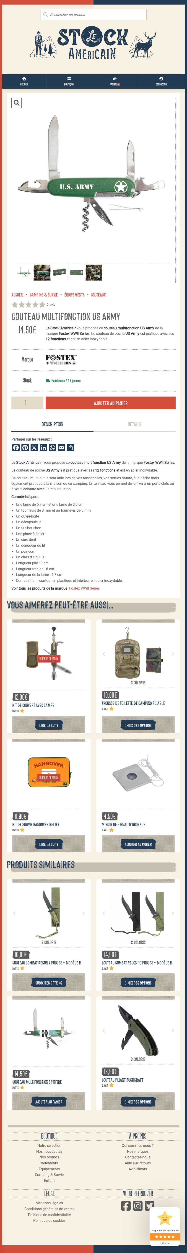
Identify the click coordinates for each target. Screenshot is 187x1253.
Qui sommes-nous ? (138, 1145)
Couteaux (98, 294)
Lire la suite (49, 725)
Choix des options (138, 725)
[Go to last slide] (104, 653)
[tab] (52, 424)
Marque (27, 359)
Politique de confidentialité (49, 1215)
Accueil (17, 294)
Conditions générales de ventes (49, 1209)
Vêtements (49, 1163)
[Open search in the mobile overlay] (94, 14)
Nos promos (49, 1157)
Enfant (49, 1180)
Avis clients (138, 1169)
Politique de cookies (49, 1220)
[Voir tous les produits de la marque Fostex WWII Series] (61, 359)
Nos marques (137, 1151)
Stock (27, 380)
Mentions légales (49, 1203)
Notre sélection (49, 1145)
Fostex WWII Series (84, 588)
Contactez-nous (137, 1157)
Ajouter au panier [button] (138, 844)
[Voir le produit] (48, 679)
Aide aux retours (138, 1163)
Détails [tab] (134, 423)
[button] (16, 103)
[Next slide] (172, 653)
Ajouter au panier (111, 402)
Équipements (74, 294)
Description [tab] (52, 423)
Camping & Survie (44, 294)
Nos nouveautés (49, 1151)
